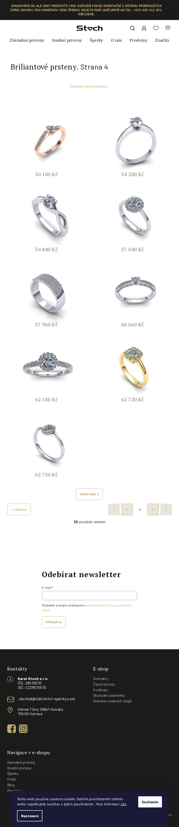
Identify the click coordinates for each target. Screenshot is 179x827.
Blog (11, 785)
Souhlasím (150, 802)
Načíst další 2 (89, 494)
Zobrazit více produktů (88, 86)
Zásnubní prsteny (21, 762)
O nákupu (100, 689)
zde (123, 804)
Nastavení (29, 816)
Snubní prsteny (19, 768)
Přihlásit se (54, 622)
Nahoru (21, 509)
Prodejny (14, 790)
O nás (11, 779)
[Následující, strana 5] (153, 509)
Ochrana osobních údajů (112, 701)
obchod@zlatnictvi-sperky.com (47, 698)
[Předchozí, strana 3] (127, 509)
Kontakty (100, 678)
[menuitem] (27, 40)
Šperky (12, 773)
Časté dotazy (104, 684)
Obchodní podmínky (109, 695)
